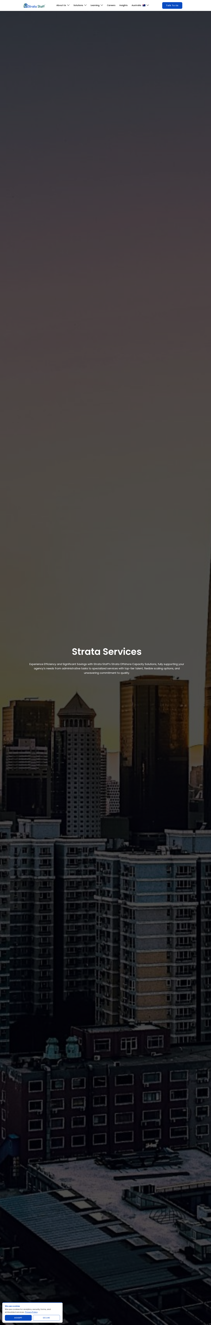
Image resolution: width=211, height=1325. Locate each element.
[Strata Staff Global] (34, 5)
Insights (123, 5)
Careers (111, 5)
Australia (137, 5)
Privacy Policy (31, 1312)
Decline (46, 1318)
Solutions (78, 5)
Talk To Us (172, 5)
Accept (18, 1318)
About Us (61, 5)
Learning (95, 5)
